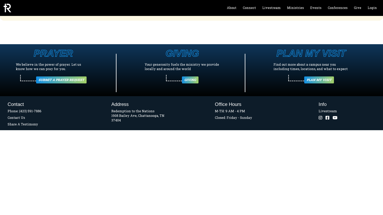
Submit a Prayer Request (61, 80)
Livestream (271, 8)
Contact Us (16, 117)
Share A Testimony (23, 124)
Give (357, 8)
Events (315, 8)
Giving (190, 80)
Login (372, 8)
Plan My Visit (319, 80)
